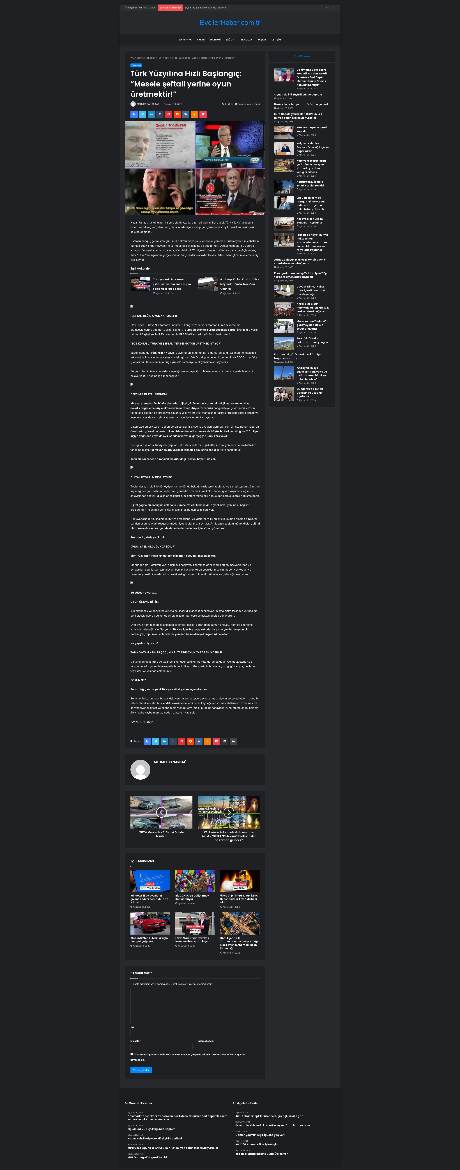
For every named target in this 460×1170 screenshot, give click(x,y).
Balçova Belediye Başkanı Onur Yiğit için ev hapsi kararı (313, 147)
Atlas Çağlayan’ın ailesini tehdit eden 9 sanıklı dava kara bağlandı (300, 261)
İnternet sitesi (206, 1040)
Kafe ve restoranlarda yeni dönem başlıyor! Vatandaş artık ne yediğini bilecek (311, 166)
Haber (200, 39)
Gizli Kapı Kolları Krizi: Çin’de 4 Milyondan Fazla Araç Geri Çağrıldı (240, 284)
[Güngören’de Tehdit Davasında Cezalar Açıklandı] (284, 394)
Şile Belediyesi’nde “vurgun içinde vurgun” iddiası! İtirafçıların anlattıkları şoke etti (312, 203)
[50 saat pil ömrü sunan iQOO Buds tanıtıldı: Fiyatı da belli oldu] (240, 881)
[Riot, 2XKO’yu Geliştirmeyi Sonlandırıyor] (195, 881)
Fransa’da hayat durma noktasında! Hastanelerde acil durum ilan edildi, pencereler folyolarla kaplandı (313, 242)
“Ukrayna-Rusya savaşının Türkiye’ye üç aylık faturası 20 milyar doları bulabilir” (312, 373)
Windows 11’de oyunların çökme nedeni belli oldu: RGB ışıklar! (149, 899)
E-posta (135, 1040)
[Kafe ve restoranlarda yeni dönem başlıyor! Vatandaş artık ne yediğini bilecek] (284, 165)
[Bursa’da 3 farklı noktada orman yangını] (284, 343)
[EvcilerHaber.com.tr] (230, 22)
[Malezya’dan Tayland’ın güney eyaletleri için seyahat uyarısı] (284, 326)
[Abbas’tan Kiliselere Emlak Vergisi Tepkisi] (284, 186)
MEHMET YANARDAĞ (148, 104)
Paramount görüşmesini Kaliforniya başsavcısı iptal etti (297, 356)
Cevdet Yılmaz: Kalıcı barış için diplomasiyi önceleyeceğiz (311, 290)
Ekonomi (215, 39)
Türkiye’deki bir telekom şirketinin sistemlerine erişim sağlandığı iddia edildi (172, 284)
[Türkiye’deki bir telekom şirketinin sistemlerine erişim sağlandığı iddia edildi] (140, 284)
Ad (132, 1027)
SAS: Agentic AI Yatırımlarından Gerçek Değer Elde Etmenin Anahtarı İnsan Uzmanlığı (239, 943)
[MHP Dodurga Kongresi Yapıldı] (284, 132)
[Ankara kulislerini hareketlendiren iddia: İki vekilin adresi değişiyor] (284, 309)
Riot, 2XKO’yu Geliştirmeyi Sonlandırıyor (192, 897)
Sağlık (230, 39)
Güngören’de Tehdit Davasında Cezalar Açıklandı (310, 392)
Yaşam (261, 39)
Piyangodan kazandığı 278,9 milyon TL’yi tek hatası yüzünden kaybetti (300, 275)
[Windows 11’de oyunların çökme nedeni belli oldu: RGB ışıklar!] (150, 881)
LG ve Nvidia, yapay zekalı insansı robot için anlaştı (192, 939)
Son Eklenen (302, 56)
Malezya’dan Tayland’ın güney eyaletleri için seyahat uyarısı (312, 324)
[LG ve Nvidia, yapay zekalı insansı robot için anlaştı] (195, 923)
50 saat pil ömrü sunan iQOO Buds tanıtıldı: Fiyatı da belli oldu (239, 899)
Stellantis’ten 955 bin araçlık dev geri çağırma (149, 939)
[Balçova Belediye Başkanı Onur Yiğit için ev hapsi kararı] (284, 148)
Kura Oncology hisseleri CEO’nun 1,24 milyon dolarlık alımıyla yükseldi (298, 116)
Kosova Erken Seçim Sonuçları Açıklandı (310, 220)
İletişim (276, 39)
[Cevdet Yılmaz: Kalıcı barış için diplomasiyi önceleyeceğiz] (284, 291)
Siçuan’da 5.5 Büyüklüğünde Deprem (298, 94)
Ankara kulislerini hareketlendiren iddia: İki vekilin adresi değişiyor (313, 307)
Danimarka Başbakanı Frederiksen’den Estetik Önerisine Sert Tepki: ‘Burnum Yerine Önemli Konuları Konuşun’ (312, 77)
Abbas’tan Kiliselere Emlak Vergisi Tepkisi (310, 183)
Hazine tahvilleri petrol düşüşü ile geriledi (208, 7)
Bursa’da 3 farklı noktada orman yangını (312, 340)
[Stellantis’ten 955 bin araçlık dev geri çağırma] (150, 923)
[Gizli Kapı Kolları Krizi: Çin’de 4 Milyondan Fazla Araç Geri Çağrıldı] (208, 284)
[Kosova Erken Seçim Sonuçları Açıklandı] (284, 224)
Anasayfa (185, 39)
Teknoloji (245, 39)
